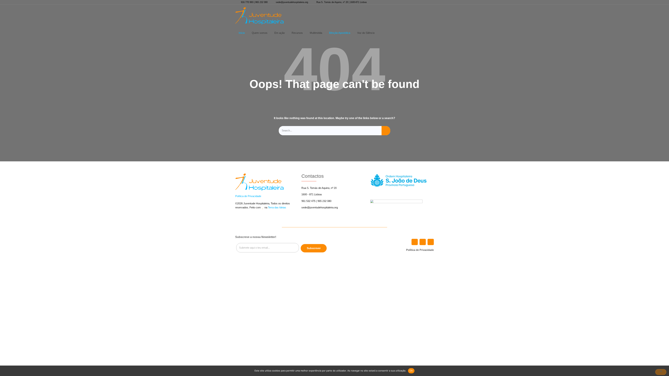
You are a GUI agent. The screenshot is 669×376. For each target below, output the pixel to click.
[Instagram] (430, 2)
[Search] (386, 130)
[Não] (660, 372)
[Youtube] (424, 2)
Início (242, 32)
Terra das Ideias (277, 207)
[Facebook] (418, 2)
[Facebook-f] (415, 242)
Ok (411, 370)
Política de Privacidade (248, 196)
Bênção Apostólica (339, 32)
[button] (385, 16)
